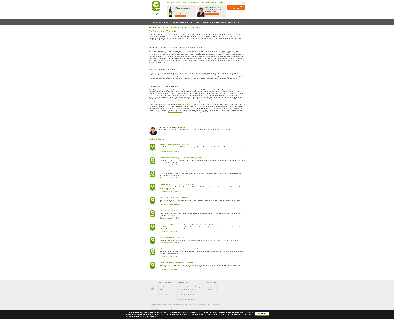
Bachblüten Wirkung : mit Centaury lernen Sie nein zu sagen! (183, 171)
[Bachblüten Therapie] (152, 288)
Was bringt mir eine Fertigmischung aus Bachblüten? (180, 249)
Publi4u (173, 310)
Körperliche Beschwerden (210, 22)
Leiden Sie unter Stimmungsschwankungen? (177, 262)
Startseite (171, 3)
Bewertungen (181, 3)
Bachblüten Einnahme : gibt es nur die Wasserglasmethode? (183, 158)
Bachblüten (161, 95)
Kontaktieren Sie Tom (212, 14)
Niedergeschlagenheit (179, 22)
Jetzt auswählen (181, 16)
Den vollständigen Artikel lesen (170, 151)
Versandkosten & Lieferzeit (187, 289)
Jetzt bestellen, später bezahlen (236, 7)
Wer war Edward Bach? (169, 211)
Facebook (163, 287)
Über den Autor (184, 127)
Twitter (162, 289)
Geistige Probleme (227, 22)
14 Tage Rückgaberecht (187, 299)
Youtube (162, 292)
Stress (190, 22)
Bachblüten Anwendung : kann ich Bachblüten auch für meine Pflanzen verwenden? (192, 224)
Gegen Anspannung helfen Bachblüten (175, 144)
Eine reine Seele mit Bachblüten (172, 237)
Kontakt (202, 3)
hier (155, 316)
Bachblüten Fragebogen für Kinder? (174, 197)
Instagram (163, 294)
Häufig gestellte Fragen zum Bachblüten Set (177, 184)
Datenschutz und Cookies (187, 294)
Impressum (211, 287)
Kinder (155, 22)
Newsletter (210, 3)
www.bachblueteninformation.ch (188, 104)
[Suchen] (243, 3)
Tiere (237, 22)
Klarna (181, 297)
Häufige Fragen (192, 3)
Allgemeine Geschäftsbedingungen (190, 287)
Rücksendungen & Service (187, 292)
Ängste (197, 22)
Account (219, 3)
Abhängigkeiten (164, 22)
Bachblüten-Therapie (175, 112)
